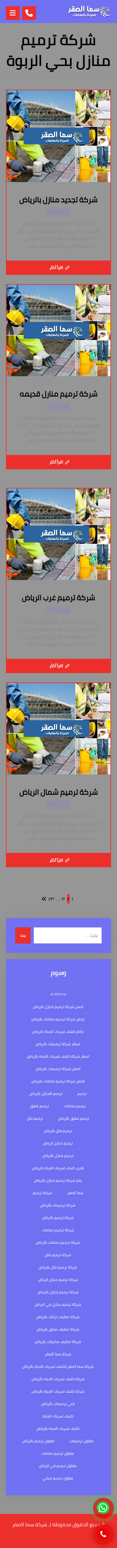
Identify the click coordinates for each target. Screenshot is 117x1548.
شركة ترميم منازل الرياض (58, 1279)
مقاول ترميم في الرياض (58, 1465)
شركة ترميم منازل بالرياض (58, 1292)
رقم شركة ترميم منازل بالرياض (58, 1180)
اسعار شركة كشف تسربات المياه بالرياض (58, 1056)
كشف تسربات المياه (57, 1416)
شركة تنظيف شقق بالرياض (58, 1329)
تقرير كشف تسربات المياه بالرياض (58, 1167)
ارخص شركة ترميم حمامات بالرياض (58, 1019)
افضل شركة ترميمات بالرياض (58, 1068)
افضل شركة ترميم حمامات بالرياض (58, 1081)
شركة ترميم (42, 1192)
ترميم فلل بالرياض (58, 1130)
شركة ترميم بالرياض (58, 1217)
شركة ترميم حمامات (58, 1229)
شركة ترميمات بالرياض (58, 1205)
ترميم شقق (39, 1105)
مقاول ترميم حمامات (57, 1453)
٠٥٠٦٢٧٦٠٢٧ (58, 994)
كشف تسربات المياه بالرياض (58, 1428)
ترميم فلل (35, 1118)
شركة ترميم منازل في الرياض (58, 1304)
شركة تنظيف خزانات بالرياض (58, 1316)
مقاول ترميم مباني (57, 1478)
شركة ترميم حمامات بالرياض (58, 1242)
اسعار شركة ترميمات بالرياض (58, 1043)
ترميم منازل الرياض (58, 1143)
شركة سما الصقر (58, 1354)
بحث (23, 936)
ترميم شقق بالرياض (73, 1118)
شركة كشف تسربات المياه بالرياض (58, 1378)
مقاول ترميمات (82, 1440)
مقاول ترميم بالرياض (38, 1440)
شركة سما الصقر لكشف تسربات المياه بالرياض (58, 1366)
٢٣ (51, 898)
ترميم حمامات (75, 1105)
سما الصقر (75, 1192)
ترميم (82, 1093)
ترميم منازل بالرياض (58, 1155)
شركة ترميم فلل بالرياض (58, 1267)
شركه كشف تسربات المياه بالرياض (58, 1391)
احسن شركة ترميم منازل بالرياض (58, 1006)
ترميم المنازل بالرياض (45, 1093)
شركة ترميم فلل (58, 1254)
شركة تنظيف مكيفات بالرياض (58, 1341)
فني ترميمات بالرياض (58, 1403)
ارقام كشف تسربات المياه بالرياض (58, 1031)
